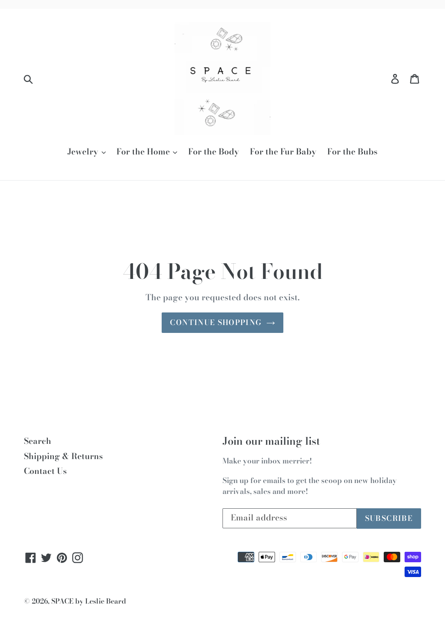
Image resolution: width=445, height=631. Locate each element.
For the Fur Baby (283, 152)
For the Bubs (352, 152)
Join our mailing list (271, 441)
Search (37, 441)
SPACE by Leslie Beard (88, 601)
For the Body (213, 152)
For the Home (144, 152)
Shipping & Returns (63, 456)
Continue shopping (216, 322)
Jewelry (83, 152)
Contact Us (45, 471)
